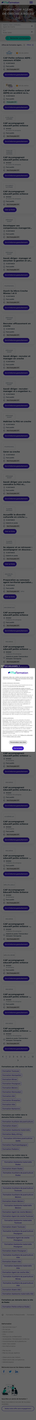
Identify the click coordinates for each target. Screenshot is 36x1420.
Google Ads (5, 721)
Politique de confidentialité (26, 735)
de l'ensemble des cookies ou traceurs (21, 688)
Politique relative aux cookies (13, 736)
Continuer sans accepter (9, 666)
